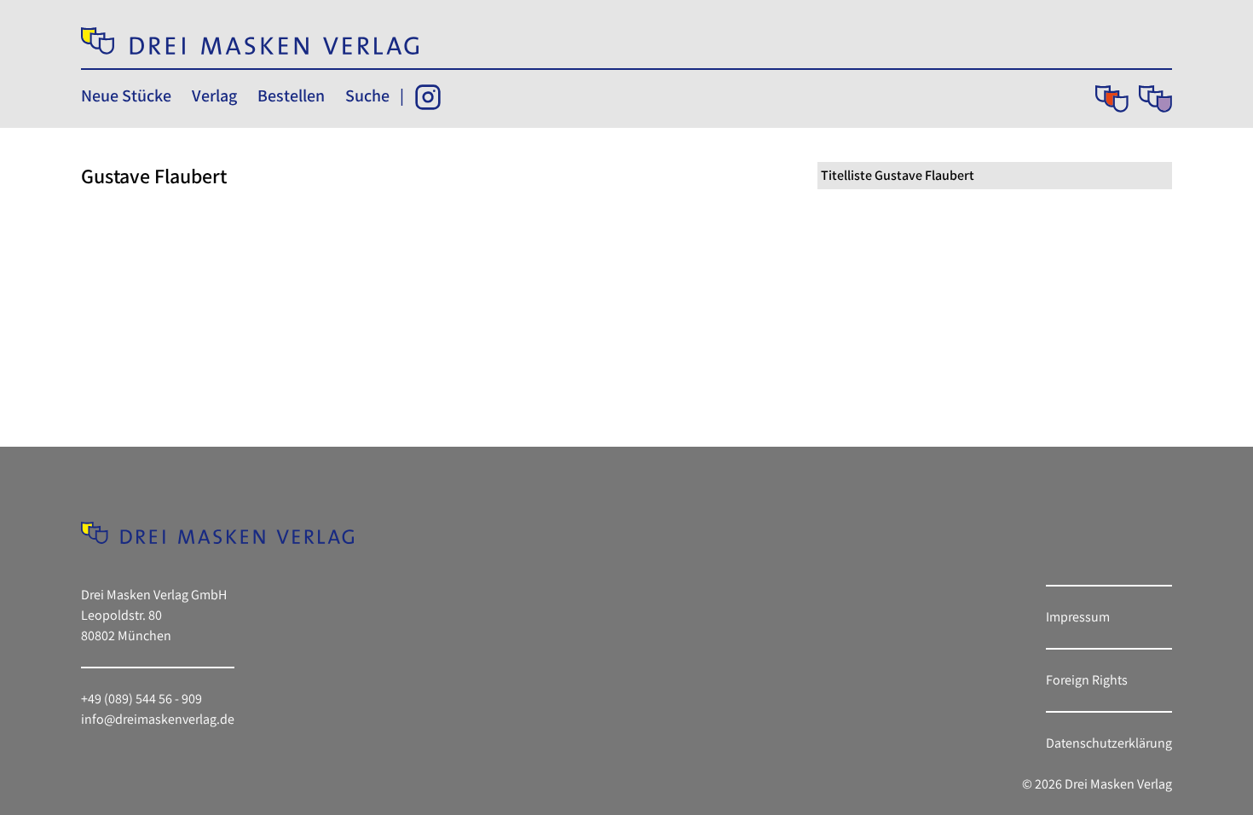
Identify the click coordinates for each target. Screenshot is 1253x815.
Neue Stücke (126, 95)
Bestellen (291, 95)
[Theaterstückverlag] (1112, 99)
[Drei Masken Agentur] (1155, 99)
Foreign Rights (1087, 680)
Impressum (1078, 617)
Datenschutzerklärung (1109, 743)
